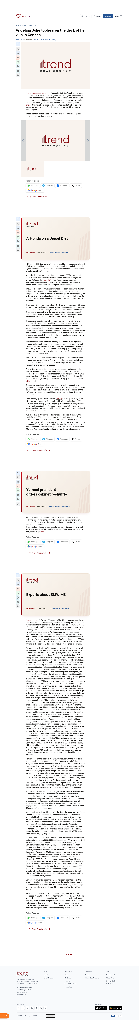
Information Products (92, 978)
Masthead (68, 978)
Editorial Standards (71, 984)
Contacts (67, 981)
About (66, 975)
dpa (42, 532)
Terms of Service (111, 975)
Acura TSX (47, 280)
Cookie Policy (110, 984)
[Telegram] (36, 1008)
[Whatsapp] (18, 1008)
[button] (18, 44)
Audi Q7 (59, 399)
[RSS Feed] (45, 1008)
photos (29, 105)
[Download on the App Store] (101, 1008)
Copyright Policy (111, 981)
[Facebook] (23, 1008)
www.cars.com (32, 620)
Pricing (87, 975)
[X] (27, 1008)
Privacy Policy (110, 978)
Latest (46, 975)
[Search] (82, 16)
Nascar (30, 381)
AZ (117, 1016)
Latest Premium (49, 978)
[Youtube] (32, 1008)
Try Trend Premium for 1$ (39, 197)
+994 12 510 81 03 (22, 992)
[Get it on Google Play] (115, 1008)
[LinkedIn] (41, 1008)
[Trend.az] (23, 16)
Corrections (68, 987)
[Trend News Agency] (22, 973)
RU (120, 1016)
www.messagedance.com (37, 93)
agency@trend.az (22, 994)
